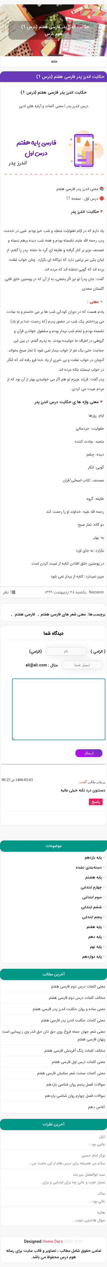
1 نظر (7, 592)
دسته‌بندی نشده (89, 867)
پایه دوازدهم (92, 957)
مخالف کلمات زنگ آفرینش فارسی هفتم (74, 1051)
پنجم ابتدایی (92, 917)
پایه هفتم (94, 927)
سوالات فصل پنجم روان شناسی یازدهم (75, 1084)
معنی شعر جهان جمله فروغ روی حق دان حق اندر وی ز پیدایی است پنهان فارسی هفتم (53, 1035)
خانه (54, 61)
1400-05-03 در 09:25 (17, 780)
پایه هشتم (93, 877)
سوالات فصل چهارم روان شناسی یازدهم (75, 1096)
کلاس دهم (96, 1107)
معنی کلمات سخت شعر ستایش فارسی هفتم (71, 1073)
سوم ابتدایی (92, 897)
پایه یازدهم (93, 857)
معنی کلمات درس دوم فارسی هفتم (78, 986)
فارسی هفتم (25, 614)
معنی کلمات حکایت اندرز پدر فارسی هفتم (73, 1020)
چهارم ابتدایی (91, 887)
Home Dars (53, 1242)
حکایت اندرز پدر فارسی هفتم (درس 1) (70, 76)
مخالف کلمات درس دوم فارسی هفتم (77, 998)
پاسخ (96, 802)
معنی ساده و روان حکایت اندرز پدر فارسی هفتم (69, 1009)
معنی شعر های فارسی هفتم (63, 614)
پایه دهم (95, 937)
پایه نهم (96, 947)
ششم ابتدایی (91, 907)
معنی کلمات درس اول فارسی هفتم (78, 1062)
